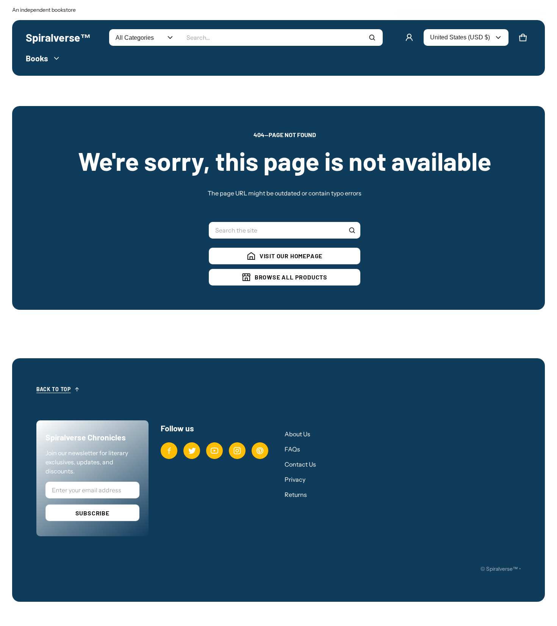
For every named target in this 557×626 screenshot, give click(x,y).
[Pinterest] (260, 450)
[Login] (409, 37)
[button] (523, 37)
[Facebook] (169, 450)
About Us (297, 434)
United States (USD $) (460, 37)
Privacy (295, 479)
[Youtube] (214, 450)
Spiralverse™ (502, 568)
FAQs (292, 449)
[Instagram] (237, 450)
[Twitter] (191, 450)
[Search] (352, 230)
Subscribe (92, 513)
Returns (296, 494)
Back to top (53, 389)
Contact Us (300, 464)
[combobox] (281, 37)
